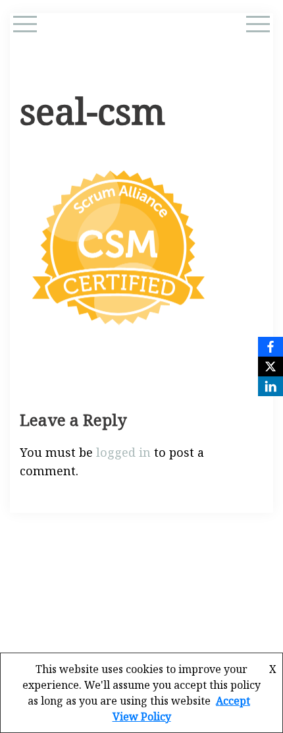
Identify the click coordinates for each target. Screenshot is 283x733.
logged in (123, 452)
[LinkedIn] (270, 386)
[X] (270, 366)
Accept (233, 700)
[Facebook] (270, 347)
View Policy (142, 716)
